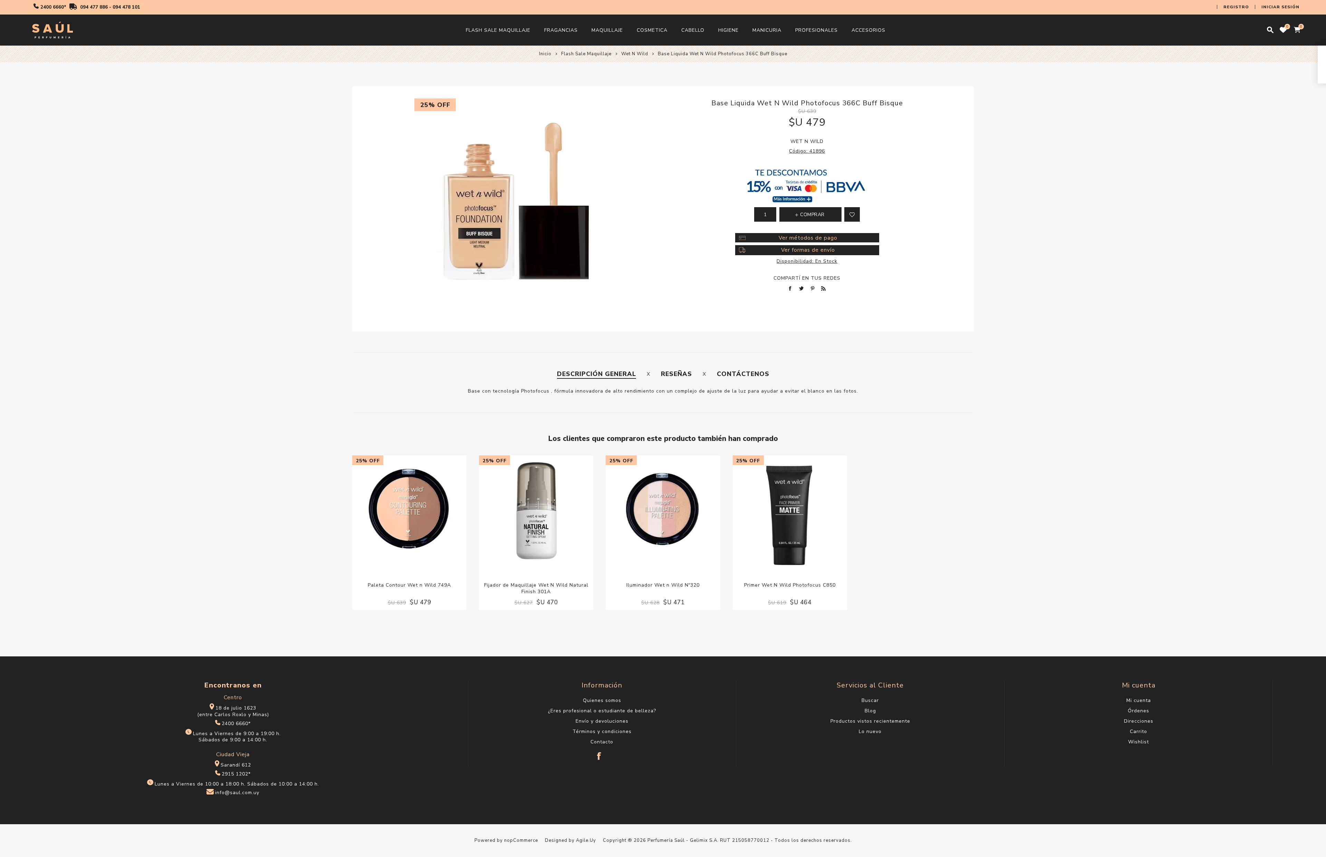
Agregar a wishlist (852, 214)
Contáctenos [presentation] (743, 374)
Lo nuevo (870, 731)
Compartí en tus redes (807, 278)
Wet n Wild (807, 141)
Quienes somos (602, 700)
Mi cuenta (1138, 700)
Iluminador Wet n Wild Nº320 (663, 585)
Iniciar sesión (1280, 7)
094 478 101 (126, 7)
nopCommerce (521, 840)
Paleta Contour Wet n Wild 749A (409, 585)
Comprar (416, 513)
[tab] (596, 374)
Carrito (1138, 731)
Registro (1236, 7)
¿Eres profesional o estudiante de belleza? (602, 710)
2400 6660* (53, 7)
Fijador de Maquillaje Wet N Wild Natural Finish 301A (536, 588)
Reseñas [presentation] (676, 374)
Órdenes (1138, 710)
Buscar (870, 700)
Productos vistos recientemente (870, 721)
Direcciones (1138, 721)
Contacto (601, 742)
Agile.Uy (586, 840)
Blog (870, 710)
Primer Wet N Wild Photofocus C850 (790, 585)
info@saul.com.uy (237, 793)
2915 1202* (236, 774)
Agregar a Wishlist (402, 513)
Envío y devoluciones (602, 721)
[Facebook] (599, 752)
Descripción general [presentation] (596, 374)
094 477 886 (94, 7)
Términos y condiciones (602, 731)
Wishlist (1138, 742)
